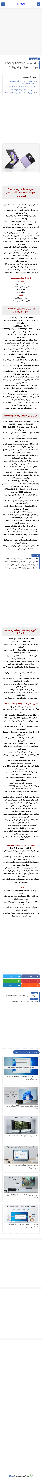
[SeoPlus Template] (31, 1475)
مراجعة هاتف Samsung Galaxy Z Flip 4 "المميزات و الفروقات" (22, 82)
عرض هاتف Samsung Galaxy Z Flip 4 (22, 90)
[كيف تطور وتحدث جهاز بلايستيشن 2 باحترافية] (21, 1125)
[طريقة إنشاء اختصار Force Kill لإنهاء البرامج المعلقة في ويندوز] (21, 1214)
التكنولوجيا (34, 59)
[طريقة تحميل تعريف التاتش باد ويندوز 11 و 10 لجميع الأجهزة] (21, 1155)
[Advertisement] (21, 32)
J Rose (21, 3)
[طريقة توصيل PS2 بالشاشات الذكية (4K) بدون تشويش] (21, 1184)
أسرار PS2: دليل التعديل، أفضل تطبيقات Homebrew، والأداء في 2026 (20, 558)
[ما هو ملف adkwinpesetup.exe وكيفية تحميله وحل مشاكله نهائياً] (21, 1066)
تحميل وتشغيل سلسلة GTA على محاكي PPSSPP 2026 (20, 568)
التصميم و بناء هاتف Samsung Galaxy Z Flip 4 (20, 86)
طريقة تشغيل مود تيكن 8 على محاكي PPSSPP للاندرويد (20, 565)
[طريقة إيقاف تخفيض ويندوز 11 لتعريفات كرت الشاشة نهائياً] (21, 1096)
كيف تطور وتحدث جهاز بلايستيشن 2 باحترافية (22, 1135)
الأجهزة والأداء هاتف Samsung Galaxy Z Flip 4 (20, 93)
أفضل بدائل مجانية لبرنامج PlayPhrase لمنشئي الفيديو (20, 562)
